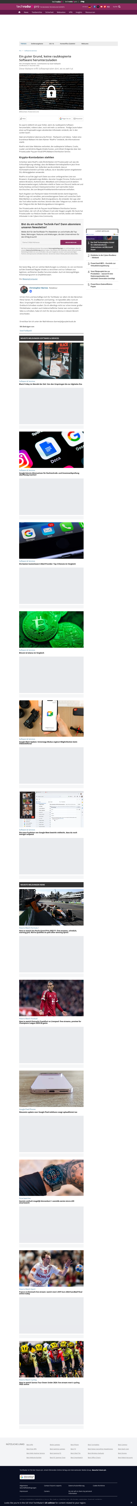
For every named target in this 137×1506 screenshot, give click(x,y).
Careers (47, 1491)
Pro (20, 51)
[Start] (19, 12)
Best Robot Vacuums (125, 1458)
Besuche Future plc (99, 1470)
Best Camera (122, 1445)
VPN (70, 12)
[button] (116, 7)
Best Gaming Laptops (57, 1449)
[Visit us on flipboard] (105, 6)
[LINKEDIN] (31, 291)
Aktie (24, 119)
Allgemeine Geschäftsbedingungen (28, 1487)
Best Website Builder (34, 1458)
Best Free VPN (31, 1449)
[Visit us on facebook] (94, 6)
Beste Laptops (55, 1445)
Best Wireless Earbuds (96, 1453)
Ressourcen (90, 12)
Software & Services (30, 51)
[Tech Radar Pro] (70, 2)
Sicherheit (49, 12)
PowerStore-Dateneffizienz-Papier (102, 285)
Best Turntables (93, 1445)
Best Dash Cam (123, 1449)
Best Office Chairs (94, 1458)
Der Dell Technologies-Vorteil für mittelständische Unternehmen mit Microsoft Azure (102, 246)
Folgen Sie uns (66, 119)
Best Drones (122, 1453)
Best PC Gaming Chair (58, 1458)
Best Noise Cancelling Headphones (100, 1449)
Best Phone (75, 1445)
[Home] (57, 2)
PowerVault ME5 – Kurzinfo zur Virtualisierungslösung (103, 264)
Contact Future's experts (53, 1486)
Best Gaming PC (55, 1453)
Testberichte (37, 12)
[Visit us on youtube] (101, 6)
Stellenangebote (37, 44)
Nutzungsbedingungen (56, 248)
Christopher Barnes (29, 64)
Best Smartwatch (77, 1458)
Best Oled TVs (75, 1453)
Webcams (84, 44)
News (26, 12)
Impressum (24, 1491)
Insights (79, 12)
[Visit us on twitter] (98, 6)
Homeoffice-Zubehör (67, 44)
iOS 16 (51, 44)
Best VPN (30, 1445)
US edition (50, 1502)
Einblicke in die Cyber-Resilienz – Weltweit (103, 256)
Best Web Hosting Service (36, 1453)
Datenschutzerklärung (33, 250)
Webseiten (61, 12)
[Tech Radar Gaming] (81, 2)
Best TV (73, 1449)
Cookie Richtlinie (99, 1486)
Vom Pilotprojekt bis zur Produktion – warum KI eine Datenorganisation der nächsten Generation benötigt (103, 274)
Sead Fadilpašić (55, 64)
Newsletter (79, 119)
